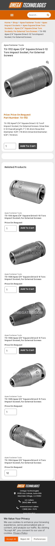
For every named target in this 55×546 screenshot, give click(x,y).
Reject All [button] (24, 539)
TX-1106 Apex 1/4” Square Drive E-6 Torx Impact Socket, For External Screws (25, 339)
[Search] (48, 15)
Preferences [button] (40, 539)
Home (8, 22)
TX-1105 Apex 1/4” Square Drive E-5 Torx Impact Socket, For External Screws (25, 400)
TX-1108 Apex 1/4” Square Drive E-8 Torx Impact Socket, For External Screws (25, 278)
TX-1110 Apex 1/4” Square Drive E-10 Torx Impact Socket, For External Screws (25, 217)
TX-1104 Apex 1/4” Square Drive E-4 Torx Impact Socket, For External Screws (25, 461)
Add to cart (27, 146)
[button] (11, 14)
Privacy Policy (20, 533)
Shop (15, 22)
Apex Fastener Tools (30, 22)
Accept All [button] (11, 539)
